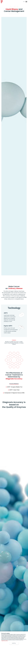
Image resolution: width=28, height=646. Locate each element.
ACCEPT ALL (14, 643)
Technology (14, 308)
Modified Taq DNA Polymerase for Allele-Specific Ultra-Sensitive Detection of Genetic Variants (14, 343)
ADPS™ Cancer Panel (13, 390)
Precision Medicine (14, 383)
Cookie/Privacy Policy (4, 640)
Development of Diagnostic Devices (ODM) (13, 392)
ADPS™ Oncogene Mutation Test (14, 387)
